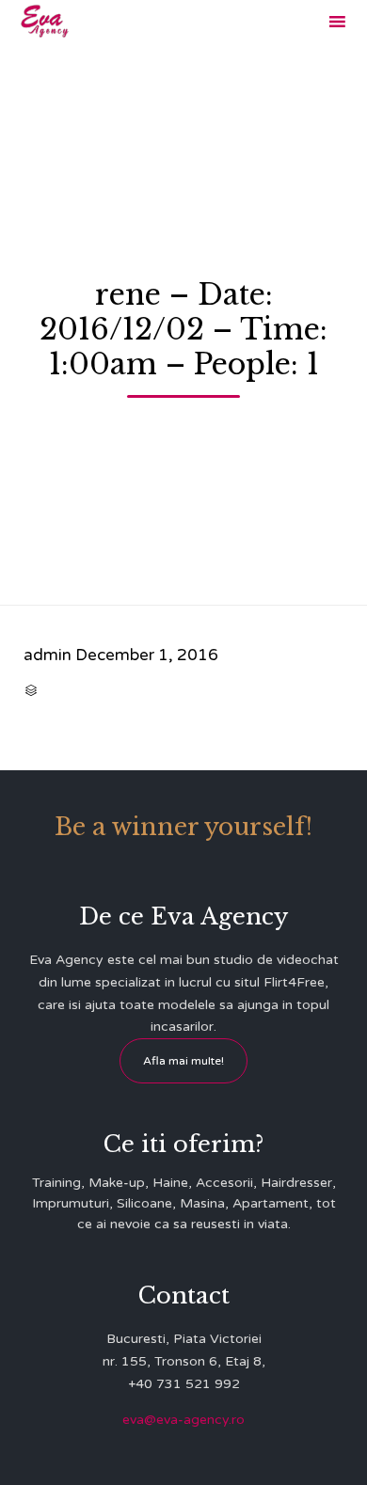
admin (48, 655)
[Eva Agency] (45, 21)
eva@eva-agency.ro (183, 1420)
